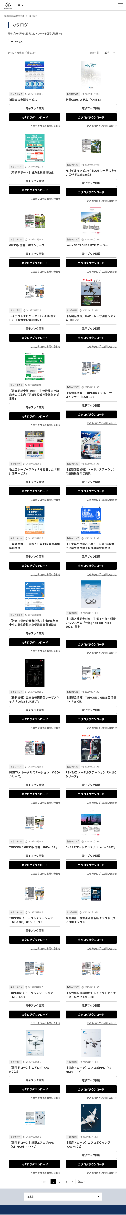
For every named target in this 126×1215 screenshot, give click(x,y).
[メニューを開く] (121, 5)
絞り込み (18, 42)
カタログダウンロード (35, 117)
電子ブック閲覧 (35, 108)
